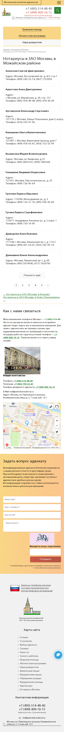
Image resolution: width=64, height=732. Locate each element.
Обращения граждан (30, 678)
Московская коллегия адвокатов (21, 2)
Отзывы (24, 637)
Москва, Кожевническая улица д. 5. (38, 18)
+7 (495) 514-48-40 (39, 8)
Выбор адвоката (28, 645)
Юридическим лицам (30, 675)
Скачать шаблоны (29, 656)
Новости (24, 652)
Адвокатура (26, 686)
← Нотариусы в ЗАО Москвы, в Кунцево (26, 294)
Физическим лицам (29, 671)
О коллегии (26, 641)
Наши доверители (29, 667)
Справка (24, 649)
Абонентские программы (32, 36)
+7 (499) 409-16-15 (45, 387)
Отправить (45, 559)
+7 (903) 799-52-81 (23, 384)
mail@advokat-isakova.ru (34, 718)
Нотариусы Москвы (19, 50)
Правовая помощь (32, 30)
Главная (6, 50)
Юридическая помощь (31, 682)
